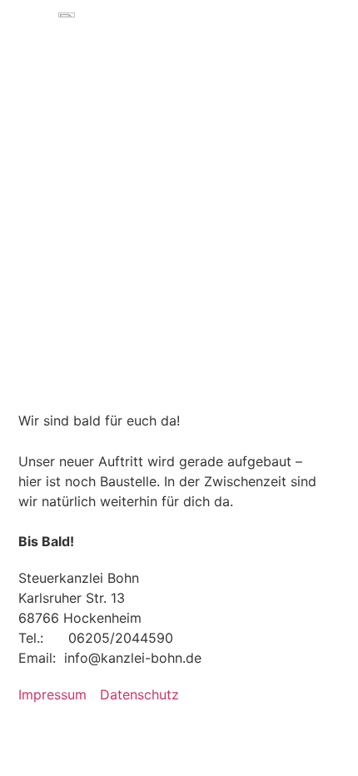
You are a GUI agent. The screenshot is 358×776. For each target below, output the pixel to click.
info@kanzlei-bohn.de (132, 657)
